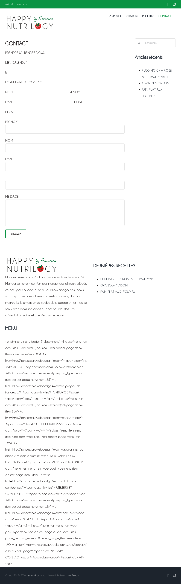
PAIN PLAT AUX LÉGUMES (117, 291)
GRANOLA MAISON (155, 83)
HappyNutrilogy (32, 575)
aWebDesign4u (73, 575)
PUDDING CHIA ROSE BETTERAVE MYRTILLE (129, 279)
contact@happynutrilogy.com (16, 4)
